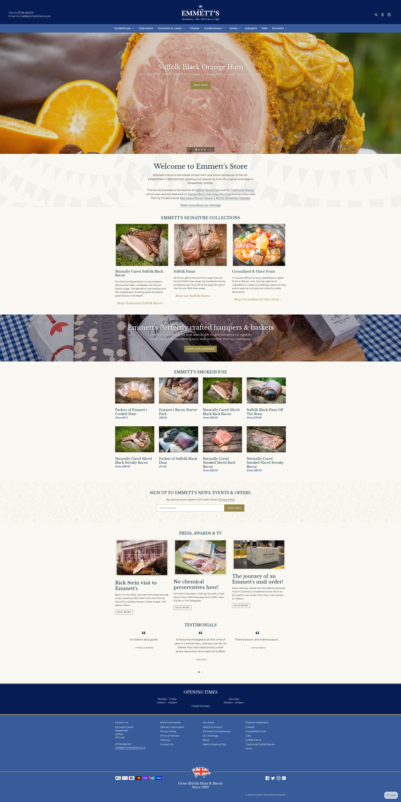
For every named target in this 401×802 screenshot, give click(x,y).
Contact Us (166, 744)
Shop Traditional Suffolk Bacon (139, 303)
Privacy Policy (227, 499)
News (206, 739)
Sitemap (165, 739)
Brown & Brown (278, 795)
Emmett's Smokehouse (216, 731)
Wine (249, 748)
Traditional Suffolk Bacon (260, 744)
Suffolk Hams (253, 739)
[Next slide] (210, 149)
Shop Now (200, 85)
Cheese (250, 727)
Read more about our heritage (200, 205)
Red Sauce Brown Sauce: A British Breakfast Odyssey (215, 198)
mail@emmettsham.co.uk (35, 16)
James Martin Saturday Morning (209, 194)
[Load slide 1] (196, 150)
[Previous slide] (190, 149)
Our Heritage (210, 735)
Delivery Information (172, 727)
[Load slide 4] (205, 150)
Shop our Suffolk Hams (192, 296)
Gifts (248, 735)
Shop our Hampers (200, 349)
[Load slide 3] (202, 150)
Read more (124, 612)
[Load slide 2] (199, 150)
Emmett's (258, 795)
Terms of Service (169, 735)
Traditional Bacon (242, 190)
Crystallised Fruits (256, 731)
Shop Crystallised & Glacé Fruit (256, 299)
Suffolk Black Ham (207, 190)
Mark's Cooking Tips (214, 744)
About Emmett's (212, 727)
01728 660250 (26, 12)
